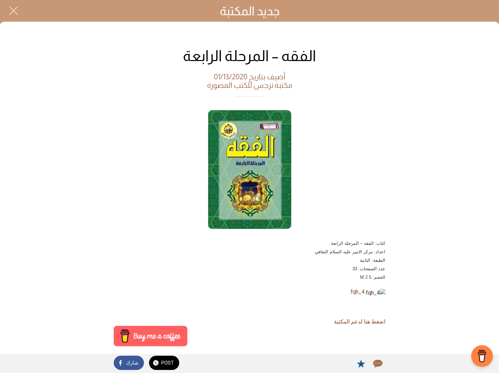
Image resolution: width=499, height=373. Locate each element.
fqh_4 (358, 292)
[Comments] (377, 363)
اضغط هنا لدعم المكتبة (359, 321)
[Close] (14, 11)
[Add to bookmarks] (361, 363)
